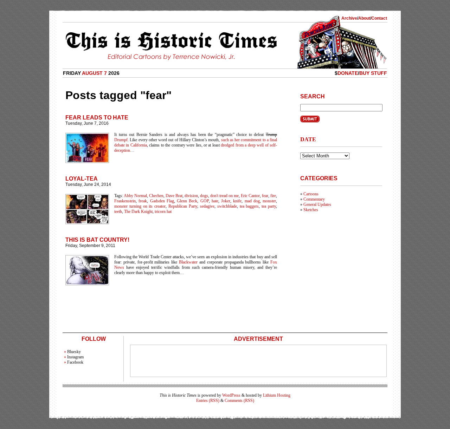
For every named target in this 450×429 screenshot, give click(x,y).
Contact (379, 18)
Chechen (156, 195)
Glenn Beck (187, 201)
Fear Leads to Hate (96, 118)
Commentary (314, 199)
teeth (118, 211)
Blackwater (188, 262)
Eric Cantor (250, 195)
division (191, 195)
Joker (225, 201)
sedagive (207, 206)
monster (269, 201)
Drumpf (121, 139)
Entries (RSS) (207, 400)
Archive (349, 18)
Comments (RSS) (239, 400)
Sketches (310, 209)
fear (265, 195)
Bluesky (74, 351)
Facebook (75, 362)
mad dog (252, 201)
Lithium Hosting (276, 395)
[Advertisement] (258, 361)
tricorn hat (163, 211)
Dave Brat (174, 195)
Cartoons (311, 193)
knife (237, 201)
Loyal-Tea (81, 179)
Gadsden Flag (162, 201)
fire (273, 195)
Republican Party (182, 206)
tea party (269, 206)
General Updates (317, 204)
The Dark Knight (138, 211)
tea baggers (249, 206)
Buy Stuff (373, 73)
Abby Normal (135, 195)
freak (143, 201)
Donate (348, 73)
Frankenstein (125, 201)
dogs (204, 195)
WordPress (231, 395)
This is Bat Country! (97, 240)
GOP (204, 201)
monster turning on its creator (140, 206)
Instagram (75, 357)
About (364, 18)
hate (215, 201)
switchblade (227, 206)
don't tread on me (224, 195)
